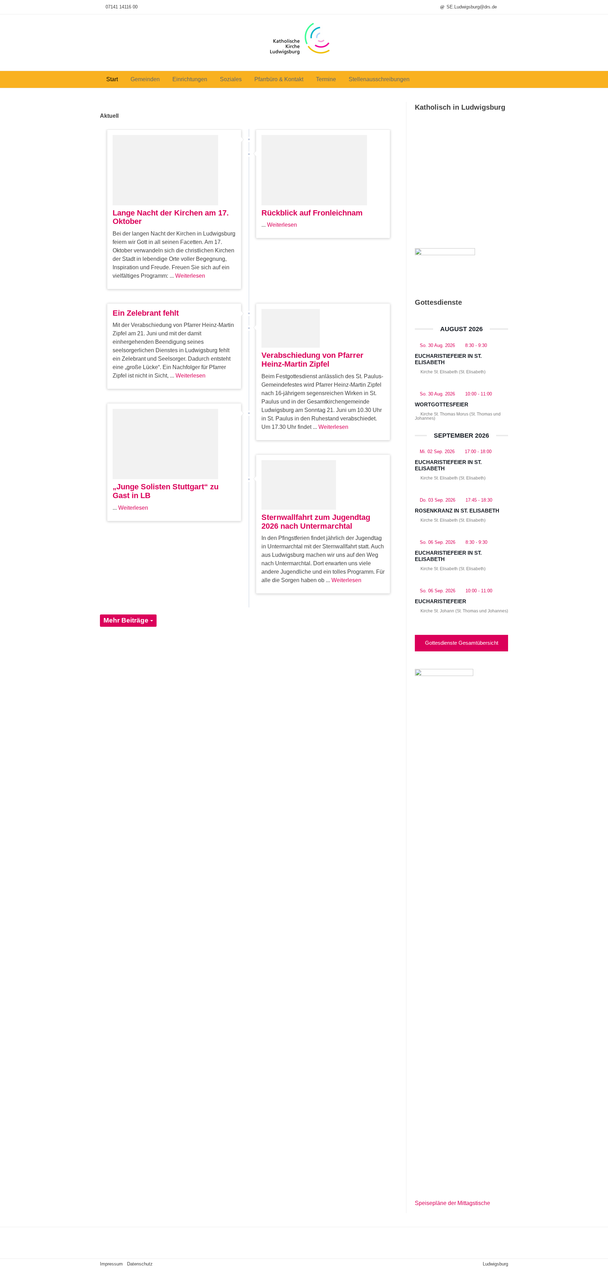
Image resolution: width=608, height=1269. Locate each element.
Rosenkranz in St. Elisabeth (457, 511)
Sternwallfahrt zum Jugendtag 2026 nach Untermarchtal (315, 521)
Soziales (231, 79)
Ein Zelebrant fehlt (146, 313)
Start (112, 79)
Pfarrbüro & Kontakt (278, 79)
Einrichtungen (189, 79)
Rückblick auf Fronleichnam (312, 212)
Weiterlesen (190, 276)
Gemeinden (145, 79)
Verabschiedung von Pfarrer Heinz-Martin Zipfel (312, 359)
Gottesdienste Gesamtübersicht (461, 643)
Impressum (111, 1264)
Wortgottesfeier (441, 404)
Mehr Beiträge (126, 620)
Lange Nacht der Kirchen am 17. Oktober (171, 217)
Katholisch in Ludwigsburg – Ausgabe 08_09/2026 (458, 208)
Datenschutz (140, 1264)
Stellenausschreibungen (379, 79)
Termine (326, 79)
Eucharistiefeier (440, 601)
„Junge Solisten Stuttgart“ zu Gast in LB (165, 491)
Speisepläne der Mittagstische (452, 1203)
